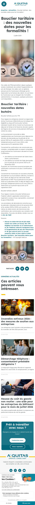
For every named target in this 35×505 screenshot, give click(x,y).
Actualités (12, 10)
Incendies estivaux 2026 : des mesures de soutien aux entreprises (17, 321)
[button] (17, 269)
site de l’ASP (7, 215)
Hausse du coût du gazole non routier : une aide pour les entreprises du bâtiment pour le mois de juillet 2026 (17, 402)
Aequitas (4, 10)
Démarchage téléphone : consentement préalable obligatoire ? (15, 361)
